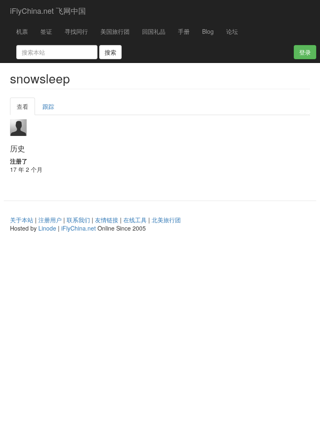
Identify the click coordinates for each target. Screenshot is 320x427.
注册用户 (50, 220)
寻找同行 (76, 31)
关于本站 (21, 220)
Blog (208, 31)
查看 (26, 108)
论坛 (232, 31)
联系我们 (78, 220)
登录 (305, 52)
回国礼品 (153, 31)
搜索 (110, 52)
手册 (184, 31)
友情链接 (106, 220)
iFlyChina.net (78, 228)
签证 (46, 31)
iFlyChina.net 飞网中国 (48, 10)
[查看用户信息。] (160, 127)
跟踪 (48, 106)
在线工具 (135, 220)
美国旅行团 (115, 31)
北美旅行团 (166, 220)
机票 (22, 31)
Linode (47, 228)
